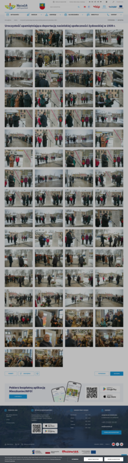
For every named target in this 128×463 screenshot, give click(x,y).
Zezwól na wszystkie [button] (114, 459)
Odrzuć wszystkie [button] (93, 459)
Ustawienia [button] (75, 459)
